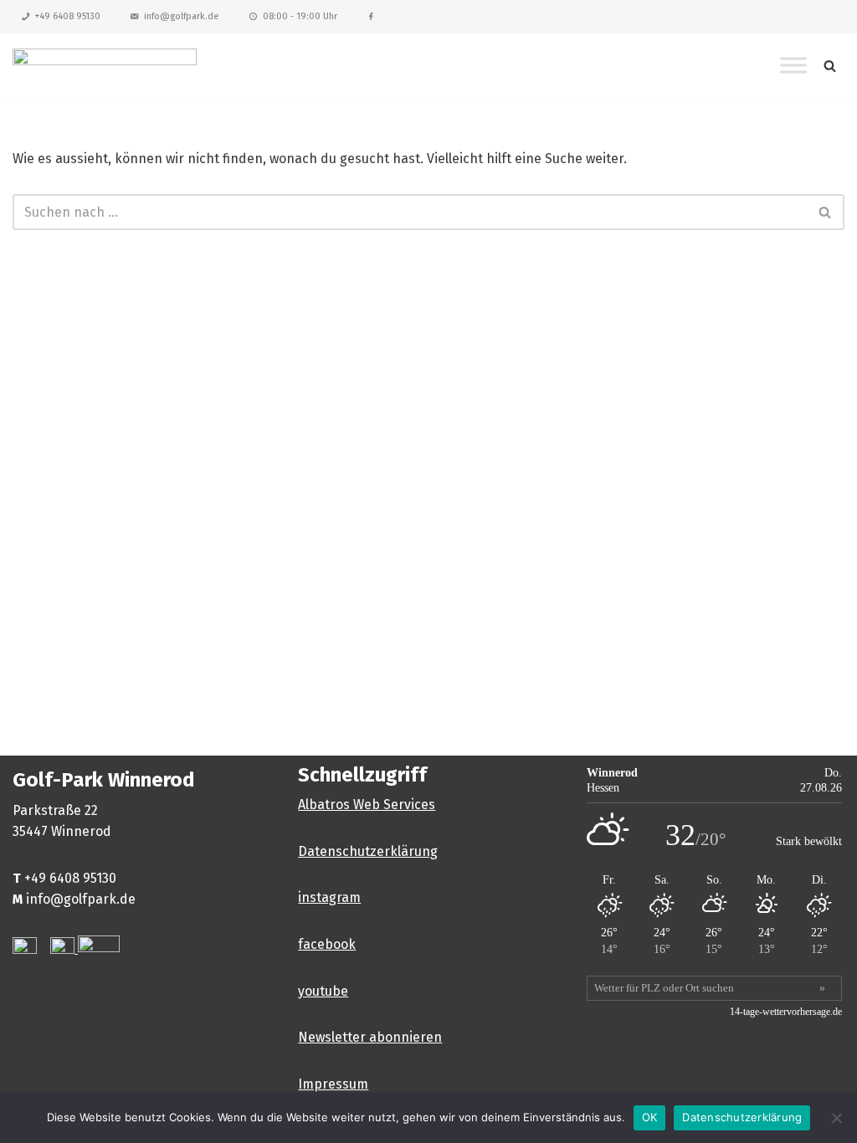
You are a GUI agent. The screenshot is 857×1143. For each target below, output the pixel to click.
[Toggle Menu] (793, 66)
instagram (329, 897)
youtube (323, 991)
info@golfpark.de (181, 16)
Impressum (333, 1084)
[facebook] (371, 16)
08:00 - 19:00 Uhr (300, 16)
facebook (327, 944)
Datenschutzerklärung (368, 851)
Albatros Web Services (366, 804)
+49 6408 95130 (67, 16)
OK (650, 1117)
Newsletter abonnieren (370, 1037)
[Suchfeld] (830, 65)
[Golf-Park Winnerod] (105, 66)
